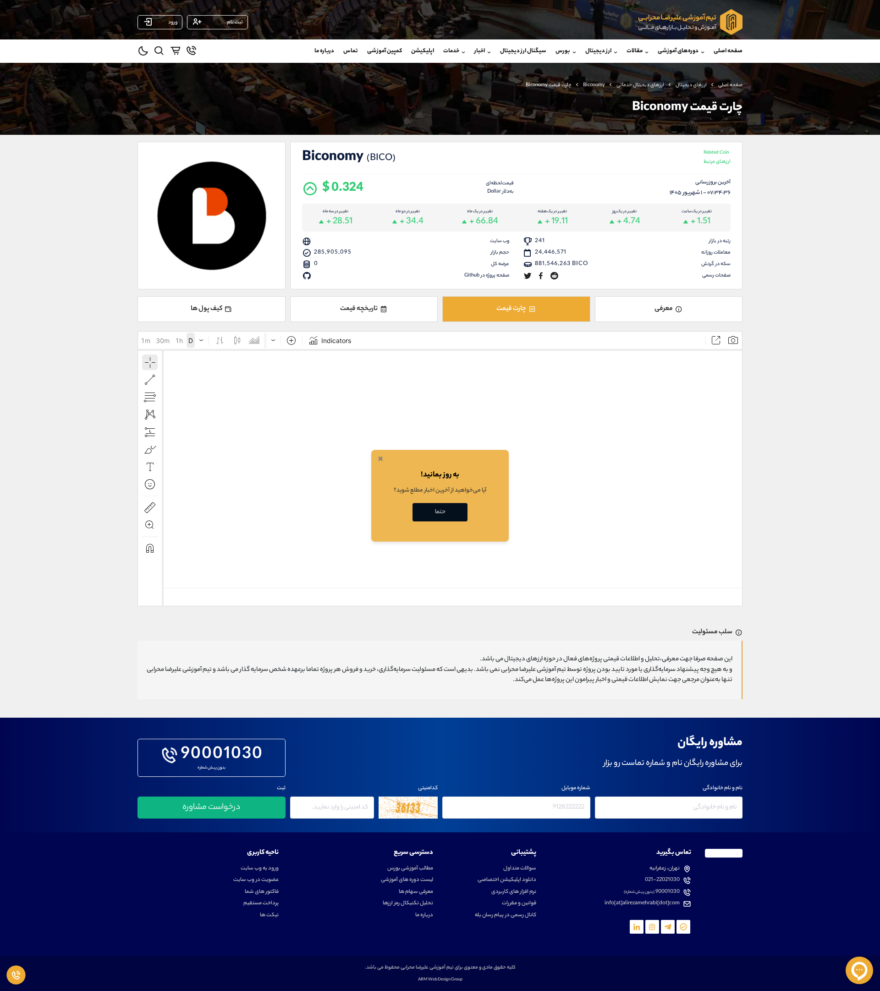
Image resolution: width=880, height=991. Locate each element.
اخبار (479, 51)
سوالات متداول (519, 868)
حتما (440, 512)
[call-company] (191, 52)
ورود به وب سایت (260, 868)
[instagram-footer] (652, 927)
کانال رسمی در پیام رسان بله (505, 915)
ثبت (281, 788)
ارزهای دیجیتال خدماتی (640, 85)
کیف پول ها (206, 309)
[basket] (175, 52)
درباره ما (324, 51)
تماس (350, 51)
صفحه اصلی (728, 51)
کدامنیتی (428, 788)
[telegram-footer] (683, 927)
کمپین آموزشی (384, 51)
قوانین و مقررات (519, 903)
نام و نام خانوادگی (722, 788)
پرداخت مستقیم (261, 903)
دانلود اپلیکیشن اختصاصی (507, 880)
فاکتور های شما (262, 892)
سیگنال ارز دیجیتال (523, 51)
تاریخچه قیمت (359, 309)
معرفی (663, 309)
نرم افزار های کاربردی (513, 892)
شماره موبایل (575, 788)
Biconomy (594, 85)
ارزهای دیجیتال (691, 85)
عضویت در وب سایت (256, 880)
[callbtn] (16, 975)
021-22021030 (662, 880)
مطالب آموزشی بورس (410, 868)
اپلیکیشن (422, 51)
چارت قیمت (511, 309)
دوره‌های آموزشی (678, 51)
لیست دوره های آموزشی (407, 880)
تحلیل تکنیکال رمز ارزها (408, 903)
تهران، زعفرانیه (664, 868)
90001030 (222, 755)
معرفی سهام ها (416, 892)
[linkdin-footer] (637, 927)
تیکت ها (269, 915)
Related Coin (717, 157)
